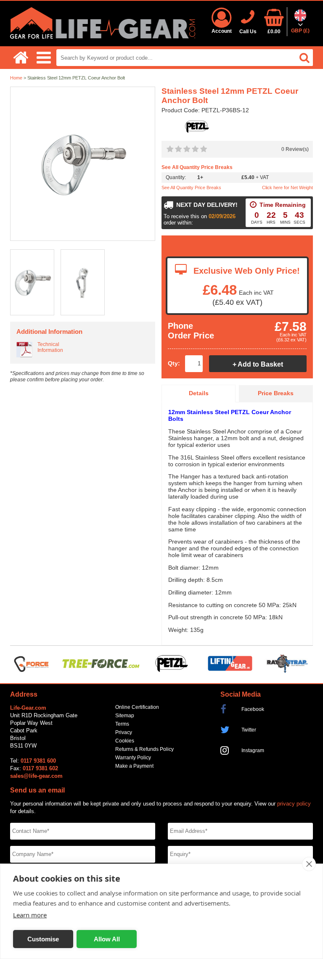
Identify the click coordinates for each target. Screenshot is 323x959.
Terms (122, 724)
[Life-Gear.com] (102, 37)
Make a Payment (134, 766)
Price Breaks (276, 393)
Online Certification (137, 707)
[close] (309, 864)
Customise (43, 939)
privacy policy (294, 803)
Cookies (124, 741)
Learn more (30, 915)
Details (199, 393)
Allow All (107, 939)
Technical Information (50, 347)
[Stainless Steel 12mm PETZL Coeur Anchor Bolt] (83, 164)
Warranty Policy (133, 758)
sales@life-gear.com (36, 776)
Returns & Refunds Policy (144, 749)
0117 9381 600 (38, 761)
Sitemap (124, 716)
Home (16, 77)
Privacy (123, 732)
